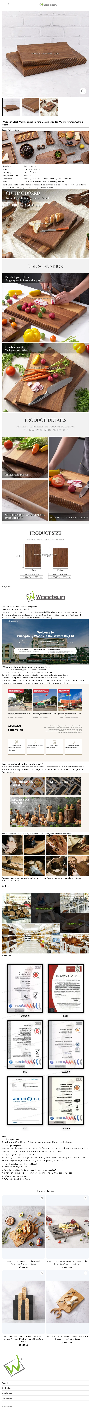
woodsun (9, 1407)
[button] (4, 4)
